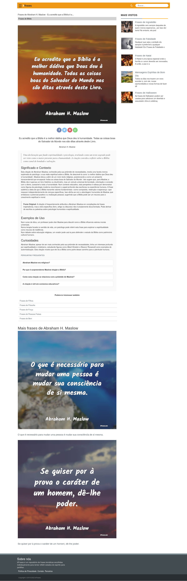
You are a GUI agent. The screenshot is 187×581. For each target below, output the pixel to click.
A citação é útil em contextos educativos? (41, 284)
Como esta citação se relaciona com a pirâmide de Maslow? (49, 276)
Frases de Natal (143, 55)
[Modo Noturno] (131, 5)
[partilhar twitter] (64, 130)
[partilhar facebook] (59, 130)
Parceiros (49, 571)
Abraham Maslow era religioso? (36, 262)
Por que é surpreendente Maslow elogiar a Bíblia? (44, 269)
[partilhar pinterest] (69, 130)
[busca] (165, 5)
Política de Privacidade (27, 571)
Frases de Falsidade (145, 39)
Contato (41, 571)
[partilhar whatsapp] (75, 130)
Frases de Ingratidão (145, 22)
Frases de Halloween (146, 93)
